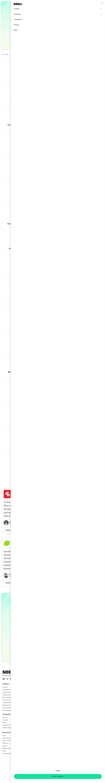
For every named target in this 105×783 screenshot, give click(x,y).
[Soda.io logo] (18, 4)
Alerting (5, 54)
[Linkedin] (3, 679)
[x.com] (7, 679)
